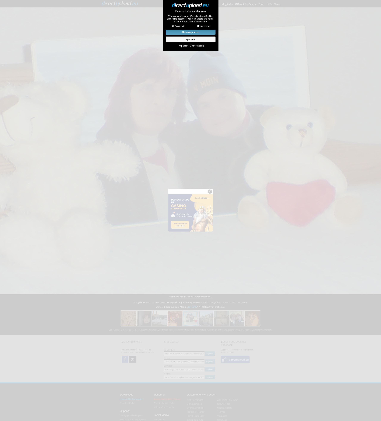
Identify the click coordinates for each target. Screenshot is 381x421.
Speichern (190, 39)
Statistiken (205, 26)
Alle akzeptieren (190, 32)
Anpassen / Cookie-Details (191, 45)
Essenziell (179, 26)
